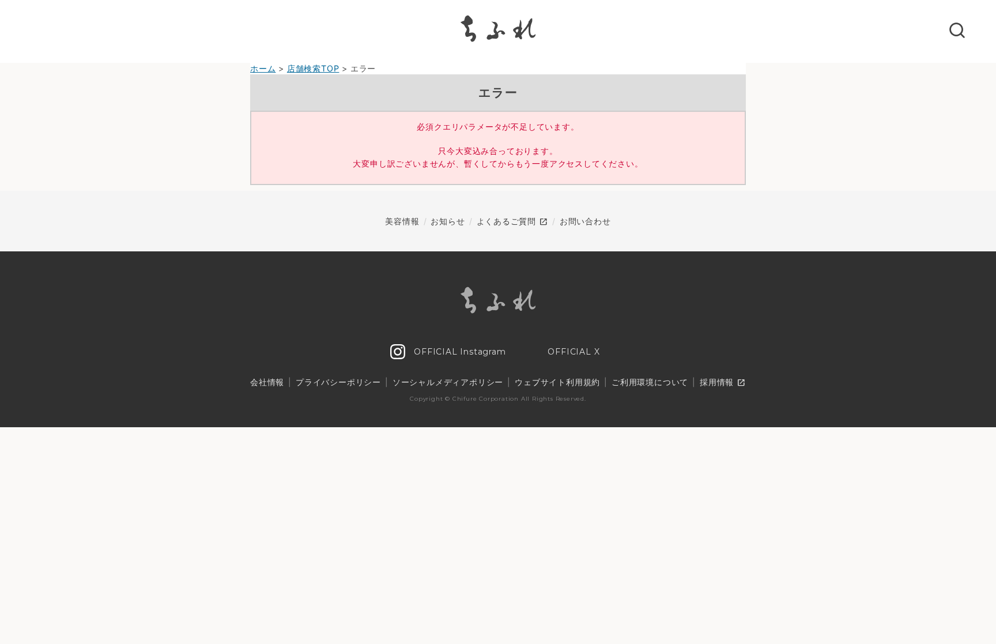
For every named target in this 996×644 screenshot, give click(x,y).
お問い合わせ (585, 221)
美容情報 (402, 221)
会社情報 (267, 382)
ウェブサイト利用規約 (557, 382)
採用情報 (723, 383)
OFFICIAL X (572, 352)
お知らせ (448, 221)
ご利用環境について (650, 382)
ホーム (263, 68)
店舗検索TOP (313, 68)
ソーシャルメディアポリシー (448, 382)
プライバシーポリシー (338, 382)
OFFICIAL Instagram (458, 352)
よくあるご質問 (512, 222)
